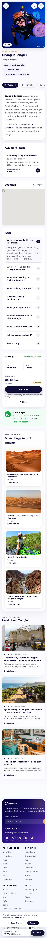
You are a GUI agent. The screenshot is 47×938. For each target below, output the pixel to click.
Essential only (17, 923)
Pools (5, 871)
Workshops (8, 879)
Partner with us (9, 893)
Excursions (7, 856)
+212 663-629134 (12, 829)
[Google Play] (12, 928)
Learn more (19, 917)
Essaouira (29, 867)
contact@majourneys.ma (16, 832)
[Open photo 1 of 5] (23, 25)
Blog (4, 897)
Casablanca (30, 856)
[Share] (41, 6)
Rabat (27, 875)
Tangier (28, 879)
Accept (33, 923)
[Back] (6, 6)
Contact (6, 905)
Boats (5, 875)
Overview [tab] (11, 85)
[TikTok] (32, 838)
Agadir (28, 864)
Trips (5, 860)
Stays (5, 864)
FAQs (5, 901)
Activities (7, 852)
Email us (29, 893)
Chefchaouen (31, 871)
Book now (23, 389)
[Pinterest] (26, 838)
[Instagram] (19, 838)
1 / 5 (8, 45)
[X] (13, 838)
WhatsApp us (31, 889)
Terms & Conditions (12, 909)
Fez (26, 860)
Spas (5, 867)
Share (24, 402)
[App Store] (34, 928)
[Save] (34, 6)
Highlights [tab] (29, 85)
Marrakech (30, 852)
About (5, 889)
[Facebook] (7, 838)
